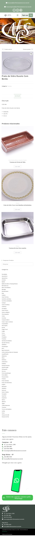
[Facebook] (20, 10)
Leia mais (17, 166)
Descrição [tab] (17, 96)
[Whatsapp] (14, 10)
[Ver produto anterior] (3, 49)
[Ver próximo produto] (32, 49)
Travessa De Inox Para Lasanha (17, 248)
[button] (17, 15)
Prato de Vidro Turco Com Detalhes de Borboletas (17, 205)
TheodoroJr (4, 531)
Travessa (9, 86)
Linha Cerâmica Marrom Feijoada (15, 160)
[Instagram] (17, 10)
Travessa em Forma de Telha (17, 162)
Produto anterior (8, 49)
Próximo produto (27, 49)
